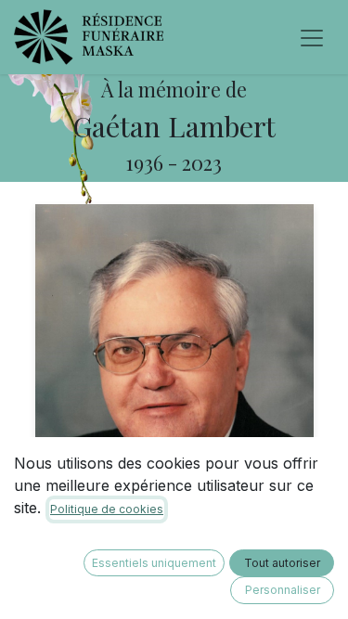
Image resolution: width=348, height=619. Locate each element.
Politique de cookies (106, 509)
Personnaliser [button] (282, 590)
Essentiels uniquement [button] (154, 563)
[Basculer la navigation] (312, 37)
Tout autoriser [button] (282, 563)
